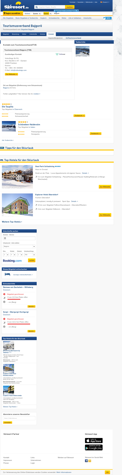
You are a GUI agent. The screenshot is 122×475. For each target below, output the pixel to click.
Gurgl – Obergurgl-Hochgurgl (16, 312)
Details (85, 173)
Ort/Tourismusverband (73, 38)
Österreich (6, 290)
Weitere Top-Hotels (11, 222)
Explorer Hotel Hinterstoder (12, 395)
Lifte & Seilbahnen (75, 18)
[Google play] (94, 450)
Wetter (64, 18)
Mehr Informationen (63, 472)
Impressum (7, 460)
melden (36, 94)
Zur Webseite (11, 74)
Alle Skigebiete (8, 18)
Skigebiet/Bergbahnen (55, 38)
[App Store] (94, 443)
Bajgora (6, 88)
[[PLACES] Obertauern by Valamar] (8, 345)
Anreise (42, 34)
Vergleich (43, 18)
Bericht (31, 306)
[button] (12, 260)
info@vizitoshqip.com (19, 70)
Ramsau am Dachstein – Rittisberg (18, 287)
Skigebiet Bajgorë (27, 29)
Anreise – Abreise (8, 234)
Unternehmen (36, 460)
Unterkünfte (87, 18)
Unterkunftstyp (29, 251)
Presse (6, 463)
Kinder (12, 251)
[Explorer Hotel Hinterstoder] (8, 390)
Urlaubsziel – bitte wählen (11, 243)
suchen (31, 260)
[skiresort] (16, 6)
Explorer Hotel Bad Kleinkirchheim (9, 374)
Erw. (4, 251)
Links (33, 457)
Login (33, 463)
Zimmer (19, 251)
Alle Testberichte (7, 140)
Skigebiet (6, 34)
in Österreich (17, 109)
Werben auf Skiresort (66, 457)
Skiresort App (91, 434)
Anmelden (7, 422)
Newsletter (80, 2)
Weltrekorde (89, 2)
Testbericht (79, 116)
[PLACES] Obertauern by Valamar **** (11, 351)
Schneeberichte (54, 18)
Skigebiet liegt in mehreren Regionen (65, 10)
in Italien (32, 127)
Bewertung (15, 34)
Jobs (95, 2)
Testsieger (72, 2)
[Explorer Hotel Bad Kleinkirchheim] (8, 368)
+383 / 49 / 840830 (15, 68)
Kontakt (51, 34)
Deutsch (105, 2)
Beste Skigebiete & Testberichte (27, 18)
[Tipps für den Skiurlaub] (107, 18)
